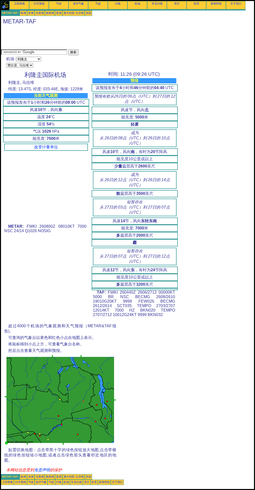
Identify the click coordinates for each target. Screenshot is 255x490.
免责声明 (42, 470)
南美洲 (50, 12)
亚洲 (59, 12)
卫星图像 (19, 3)
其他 (88, 12)
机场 (137, 3)
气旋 (98, 3)
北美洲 (40, 12)
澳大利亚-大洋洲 (74, 12)
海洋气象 (78, 3)
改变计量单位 (46, 147)
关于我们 (235, 3)
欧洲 (23, 12)
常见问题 (157, 3)
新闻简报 (216, 3)
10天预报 (39, 3)
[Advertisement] (91, 38)
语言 (177, 3)
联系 (196, 3)
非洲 (31, 12)
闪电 (118, 3)
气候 (59, 3)
